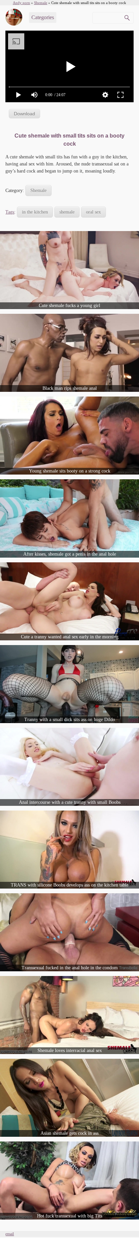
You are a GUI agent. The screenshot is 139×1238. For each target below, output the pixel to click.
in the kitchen (35, 212)
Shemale (38, 190)
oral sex (93, 212)
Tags (9, 212)
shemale (67, 212)
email (9, 1234)
